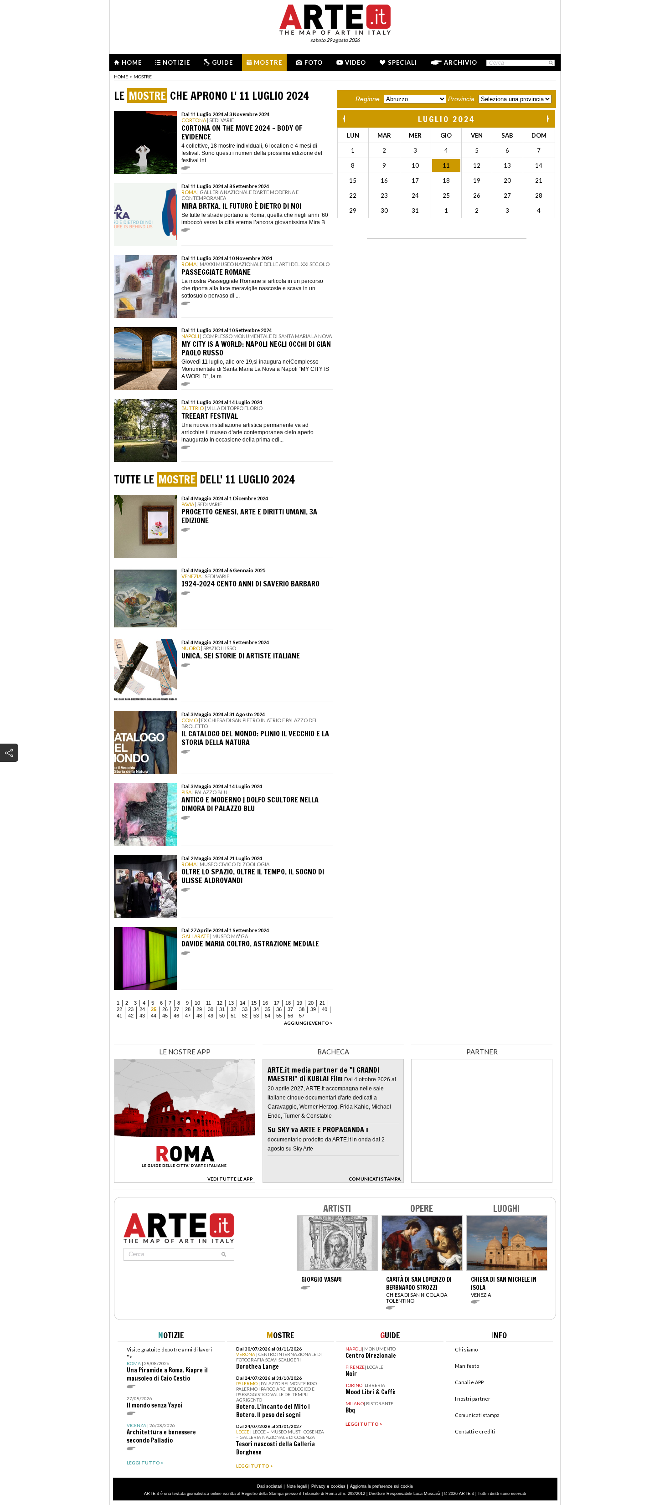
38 (301, 1009)
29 (199, 1009)
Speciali (402, 62)
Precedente (345, 119)
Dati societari (269, 1486)
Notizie (176, 62)
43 (142, 1015)
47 (188, 1015)
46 (176, 1015)
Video (355, 62)
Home (132, 62)
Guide (222, 62)
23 (131, 1009)
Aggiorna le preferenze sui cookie (381, 1486)
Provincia (461, 99)
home (121, 76)
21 (322, 1003)
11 (208, 1003)
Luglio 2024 (446, 119)
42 (131, 1015)
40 (324, 1009)
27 (176, 1009)
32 (233, 1009)
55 (279, 1015)
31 (222, 1009)
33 (244, 1009)
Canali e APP (469, 1382)
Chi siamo (466, 1349)
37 (290, 1009)
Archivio (460, 62)
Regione (368, 99)
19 (299, 1003)
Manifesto (467, 1366)
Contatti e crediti (475, 1431)
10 (197, 1003)
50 (222, 1015)
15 (254, 1003)
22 (119, 1009)
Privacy (318, 1486)
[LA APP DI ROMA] (184, 1180)
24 (142, 1009)
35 (267, 1009)
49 (210, 1015)
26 (165, 1009)
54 (267, 1015)
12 (219, 1003)
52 (244, 1015)
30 (210, 1009)
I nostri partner (472, 1399)
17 (276, 1003)
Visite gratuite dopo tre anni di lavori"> (169, 1364)
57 (301, 1015)
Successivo (547, 119)
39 (313, 1009)
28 (188, 1009)
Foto (313, 62)
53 (256, 1015)
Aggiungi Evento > (308, 1023)
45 (165, 1015)
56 (290, 1015)
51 (233, 1015)
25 (153, 1009)
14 (242, 1003)
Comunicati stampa (477, 1415)
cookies (338, 1486)
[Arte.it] (335, 18)
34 (256, 1009)
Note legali (297, 1486)
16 (265, 1003)
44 (153, 1015)
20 (311, 1003)
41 (119, 1015)
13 (231, 1003)
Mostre (268, 62)
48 (199, 1015)
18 (288, 1003)
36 (279, 1009)
